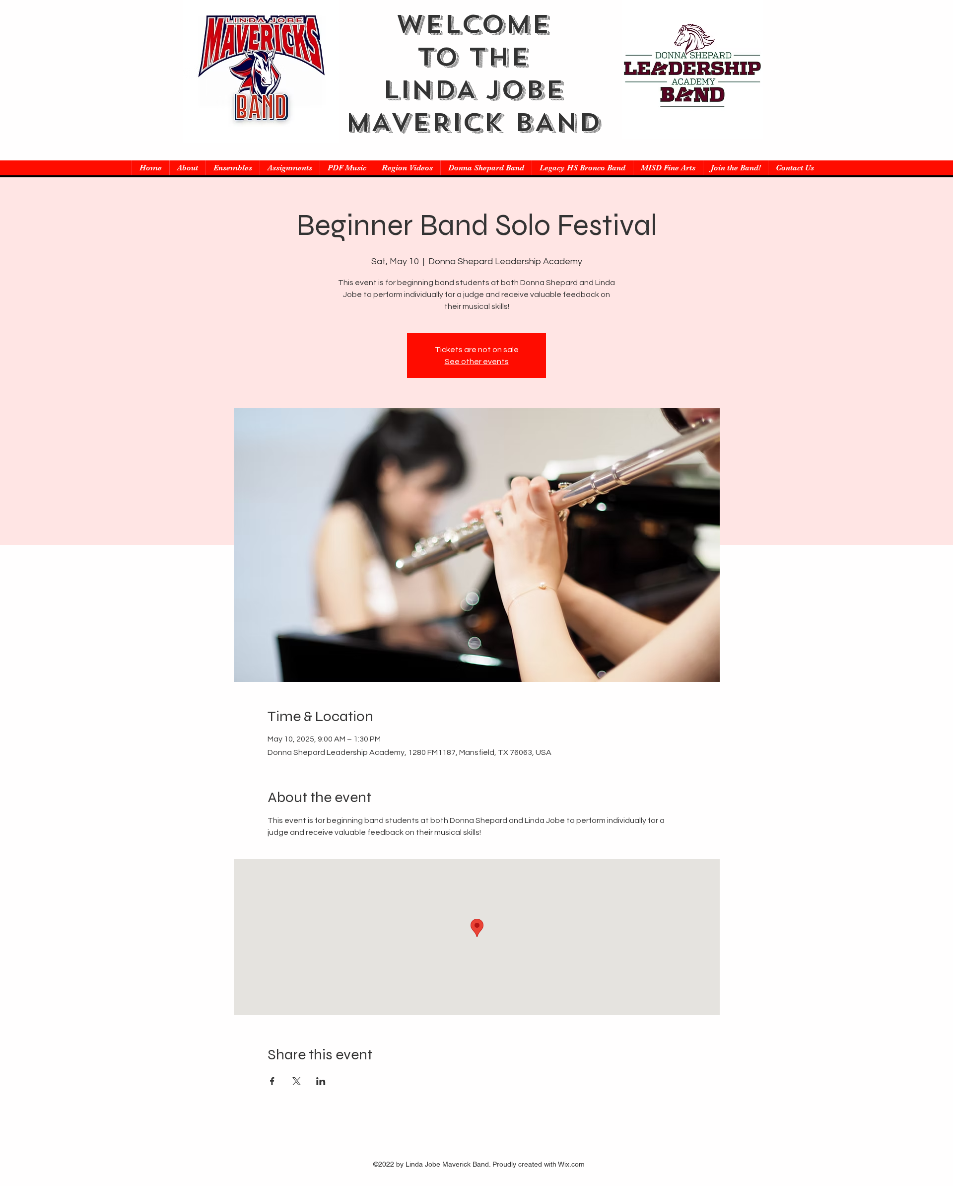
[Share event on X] (296, 1081)
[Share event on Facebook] (272, 1081)
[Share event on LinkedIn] (321, 1081)
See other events (477, 362)
